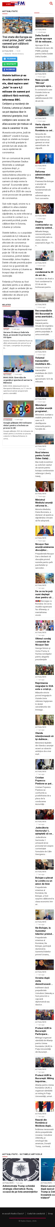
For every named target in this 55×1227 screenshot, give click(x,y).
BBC (17, 99)
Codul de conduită (36, 1213)
